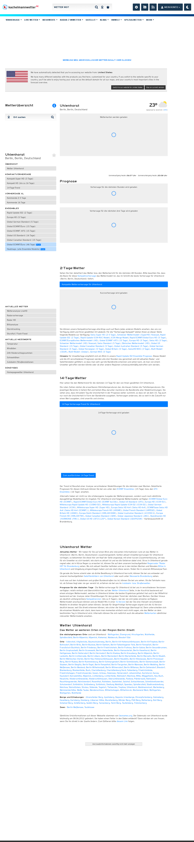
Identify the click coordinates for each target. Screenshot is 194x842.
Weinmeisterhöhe (68, 690)
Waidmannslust (145, 687)
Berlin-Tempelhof (102, 664)
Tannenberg (104, 703)
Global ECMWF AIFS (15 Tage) (21, 231)
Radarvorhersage (15, 315)
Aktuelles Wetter (16, 306)
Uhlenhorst (132, 687)
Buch (88, 670)
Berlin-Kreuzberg (129, 653)
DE (37, 6)
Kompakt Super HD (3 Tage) (20, 179)
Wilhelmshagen (112, 690)
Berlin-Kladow (113, 653)
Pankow (129, 679)
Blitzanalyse (12, 324)
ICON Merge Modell (120, 337)
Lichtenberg (97, 676)
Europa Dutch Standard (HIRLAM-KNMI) (98, 513)
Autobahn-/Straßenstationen (20, 362)
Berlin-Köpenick (80, 637)
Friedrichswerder (83, 673)
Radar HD (11, 320)
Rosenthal (96, 681)
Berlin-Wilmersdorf (114, 667)
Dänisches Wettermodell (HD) (136, 343)
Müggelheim (147, 676)
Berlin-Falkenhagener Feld (123, 644)
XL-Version (121, 602)
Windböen (11, 348)
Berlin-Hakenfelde (104, 650)
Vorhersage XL (14, 194)
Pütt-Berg (136, 700)
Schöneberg (89, 684)
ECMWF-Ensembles (125, 489)
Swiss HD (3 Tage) (158, 340)
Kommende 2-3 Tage (16, 198)
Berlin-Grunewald (87, 650)
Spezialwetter (133, 20)
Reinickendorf (84, 681)
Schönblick (78, 684)
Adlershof (70, 642)
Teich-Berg (116, 703)
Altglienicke (81, 642)
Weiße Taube (83, 690)
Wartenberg (158, 687)
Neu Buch (158, 676)
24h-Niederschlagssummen (19, 353)
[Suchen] (96, 7)
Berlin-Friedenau (88, 647)
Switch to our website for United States (127, 87)
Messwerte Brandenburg (141, 576)
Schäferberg (79, 703)
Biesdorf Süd (124, 637)
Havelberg (64, 700)
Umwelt (115, 20)
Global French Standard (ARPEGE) (139, 510)
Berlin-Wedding (151, 664)
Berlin (108, 642)
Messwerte (49, 20)
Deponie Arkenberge (124, 697)
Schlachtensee (137, 681)
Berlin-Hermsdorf (98, 653)
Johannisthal (135, 673)
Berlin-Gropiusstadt (69, 650)
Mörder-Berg (124, 700)
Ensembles (12, 208)
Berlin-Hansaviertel (123, 650)
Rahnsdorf (151, 679)
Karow (155, 673)
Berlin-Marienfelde (127, 656)
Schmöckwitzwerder (154, 681)
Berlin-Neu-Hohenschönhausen (98, 659)
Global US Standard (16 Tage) (21, 235)
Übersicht (11, 164)
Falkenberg (132, 670)
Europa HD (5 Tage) (16, 217)
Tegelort (102, 687)
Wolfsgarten (113, 634)
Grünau (102, 673)
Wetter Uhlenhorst (15, 168)
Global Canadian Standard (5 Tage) (96, 346)
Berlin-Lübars (93, 656)
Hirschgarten (138, 634)
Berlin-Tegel (88, 664)
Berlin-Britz (75, 644)
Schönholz (100, 684)
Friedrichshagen (67, 673)
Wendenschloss (97, 690)
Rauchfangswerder (68, 681)
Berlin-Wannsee (135, 664)
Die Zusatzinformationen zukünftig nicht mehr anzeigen (113, 744)
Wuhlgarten (65, 693)
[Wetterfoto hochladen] (144, 7)
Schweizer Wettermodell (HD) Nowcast (78, 343)
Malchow (131, 676)
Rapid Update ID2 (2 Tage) (19, 213)
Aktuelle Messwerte (18, 339)
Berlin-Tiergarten (119, 664)
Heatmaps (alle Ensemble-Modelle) (25, 249)
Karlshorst (147, 673)
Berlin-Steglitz (75, 664)
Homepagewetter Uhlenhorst (20, 372)
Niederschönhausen (98, 679)
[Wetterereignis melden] (153, 7)
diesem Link (122, 721)
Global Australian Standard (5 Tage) (131, 346)
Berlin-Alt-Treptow (149, 642)
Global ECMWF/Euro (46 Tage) (23, 244)
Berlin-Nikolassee (138, 659)
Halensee (111, 673)
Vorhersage (13, 20)
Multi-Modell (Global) (79, 352)
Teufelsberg (127, 703)
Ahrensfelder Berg (94, 697)
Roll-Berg (157, 700)
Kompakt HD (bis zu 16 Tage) (21, 183)
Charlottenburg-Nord (116, 670)
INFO (165, 110)
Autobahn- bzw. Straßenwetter (136, 583)
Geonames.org (125, 715)
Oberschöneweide (116, 679)
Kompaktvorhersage (18, 174)
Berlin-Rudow (71, 662)
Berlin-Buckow (88, 644)
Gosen (95, 673)
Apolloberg (109, 697)
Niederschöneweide (79, 679)
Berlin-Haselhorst (141, 650)
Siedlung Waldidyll (114, 684)
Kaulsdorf (64, 676)
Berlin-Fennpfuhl (143, 644)
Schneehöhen (13, 357)
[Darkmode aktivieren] (187, 7)
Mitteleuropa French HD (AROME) (106, 510)
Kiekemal (102, 637)
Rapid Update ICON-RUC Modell (95, 337)
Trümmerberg (140, 703)
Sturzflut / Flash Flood (17, 333)
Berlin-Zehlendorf (148, 667)
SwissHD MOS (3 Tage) (139, 349)
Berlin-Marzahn (144, 656)
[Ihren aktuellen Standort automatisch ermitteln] (102, 7)
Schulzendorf (66, 684)
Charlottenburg (98, 670)
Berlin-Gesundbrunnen (156, 647)
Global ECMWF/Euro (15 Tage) (21, 226)
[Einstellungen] (136, 7)
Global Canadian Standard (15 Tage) (24, 240)
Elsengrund (125, 634)
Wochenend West (140, 690)
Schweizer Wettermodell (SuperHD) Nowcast (138, 335)
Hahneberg (158, 697)
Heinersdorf (122, 673)
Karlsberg (75, 700)
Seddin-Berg (92, 703)
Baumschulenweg (96, 642)
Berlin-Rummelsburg (88, 662)
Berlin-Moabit (159, 656)
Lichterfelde (110, 676)
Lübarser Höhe (97, 700)
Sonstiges (11, 368)
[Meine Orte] (107, 7)
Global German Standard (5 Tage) (23, 222)
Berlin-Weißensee (75, 707)
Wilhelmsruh (126, 690)
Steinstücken (75, 687)
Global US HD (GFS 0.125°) (93, 519)
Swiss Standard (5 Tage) (109, 343)
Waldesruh (112, 637)
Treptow (122, 687)
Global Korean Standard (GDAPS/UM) (125, 519)
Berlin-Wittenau (131, 667)
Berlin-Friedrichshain (107, 647)
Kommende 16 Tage (16, 202)
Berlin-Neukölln (121, 659)
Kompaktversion (93, 599)
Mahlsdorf (121, 676)
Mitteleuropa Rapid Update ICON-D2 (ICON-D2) (124, 504)
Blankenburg (65, 670)
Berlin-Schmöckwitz (129, 662)
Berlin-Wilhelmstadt (95, 667)
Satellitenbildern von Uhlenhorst (99, 576)
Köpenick (93, 637)
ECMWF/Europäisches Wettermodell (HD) (79, 340)
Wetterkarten (150, 613)
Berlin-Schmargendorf (109, 662)
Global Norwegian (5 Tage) (91, 349)
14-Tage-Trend (13, 188)
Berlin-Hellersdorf (80, 653)
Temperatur (12, 344)
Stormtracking (13, 329)
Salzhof (126, 681)
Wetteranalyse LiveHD (17, 311)
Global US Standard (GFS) (131, 502)
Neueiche (64, 679)
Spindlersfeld (66, 637)
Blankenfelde (79, 670)
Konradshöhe (76, 676)
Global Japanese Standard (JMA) (133, 516)
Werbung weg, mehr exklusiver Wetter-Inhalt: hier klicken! (97, 60)
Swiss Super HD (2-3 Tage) (103, 335)
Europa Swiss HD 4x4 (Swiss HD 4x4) (128, 507)
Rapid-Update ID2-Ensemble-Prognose (134, 356)
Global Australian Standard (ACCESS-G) (136, 513)
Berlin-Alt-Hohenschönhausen (126, 642)
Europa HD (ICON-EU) (155, 502)
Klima (103, 20)
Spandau (128, 684)
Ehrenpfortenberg (143, 697)
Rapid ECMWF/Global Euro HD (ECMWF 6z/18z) (96, 502)
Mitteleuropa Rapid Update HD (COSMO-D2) (80, 504)
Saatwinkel (117, 681)
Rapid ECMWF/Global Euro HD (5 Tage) (148, 337)
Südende (93, 687)
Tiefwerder (112, 687)
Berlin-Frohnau (125, 647)
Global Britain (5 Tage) (116, 349)
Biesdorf (161, 667)
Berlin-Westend (78, 667)
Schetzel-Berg (66, 703)
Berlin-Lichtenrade (77, 656)
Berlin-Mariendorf (109, 656)
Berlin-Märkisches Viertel (71, 659)
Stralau (85, 687)
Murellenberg (111, 700)
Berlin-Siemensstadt (148, 662)
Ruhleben (106, 681)
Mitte (138, 676)
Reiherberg (147, 700)
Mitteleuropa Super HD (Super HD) (93, 507)
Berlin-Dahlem (102, 644)
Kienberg (85, 700)
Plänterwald (139, 679)
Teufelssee (89, 707)
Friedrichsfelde (145, 670)
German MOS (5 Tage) (100, 352)
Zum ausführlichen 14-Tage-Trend (78, 475)
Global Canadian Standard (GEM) (100, 516)
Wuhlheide (149, 634)
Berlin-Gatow (139, 647)
